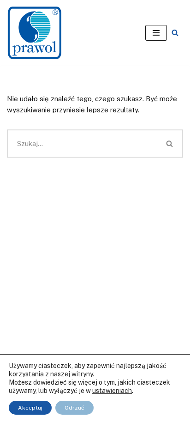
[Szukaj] (175, 32)
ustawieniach (112, 390)
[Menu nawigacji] (156, 33)
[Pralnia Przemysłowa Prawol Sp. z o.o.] (34, 32)
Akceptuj (30, 408)
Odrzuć (74, 408)
